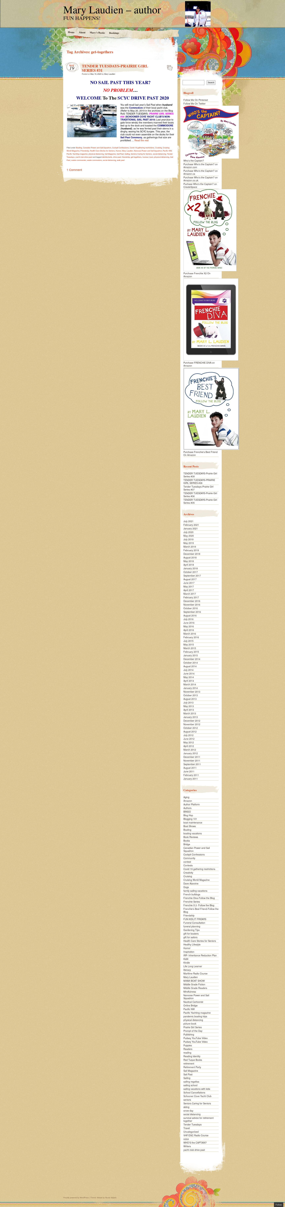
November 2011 (191, 760)
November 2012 (191, 724)
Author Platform (191, 804)
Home (71, 32)
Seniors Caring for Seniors (141, 153)
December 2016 (191, 601)
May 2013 (188, 706)
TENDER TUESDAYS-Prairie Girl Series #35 (200, 501)
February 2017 (191, 597)
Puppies (187, 1045)
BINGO (187, 811)
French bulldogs (191, 894)
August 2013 (190, 698)
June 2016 (188, 622)
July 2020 (188, 532)
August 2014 (190, 666)
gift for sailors (190, 937)
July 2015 (188, 640)
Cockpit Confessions (120, 147)
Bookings (114, 33)
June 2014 (188, 673)
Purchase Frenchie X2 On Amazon (196, 275)
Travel (186, 1128)
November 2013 (191, 691)
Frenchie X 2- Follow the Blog (198, 905)
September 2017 (192, 575)
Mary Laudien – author (112, 9)
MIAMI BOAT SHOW (194, 980)
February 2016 (191, 637)
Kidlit (185, 959)
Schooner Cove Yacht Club (197, 1096)
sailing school (190, 1085)
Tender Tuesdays (192, 1124)
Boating (79, 147)
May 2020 (188, 535)
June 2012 (188, 738)
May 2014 (188, 677)
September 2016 (192, 611)
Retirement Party (192, 1067)
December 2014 (191, 659)
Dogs (186, 887)
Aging (186, 797)
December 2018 (191, 553)
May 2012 (188, 742)
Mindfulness (189, 991)
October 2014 (190, 662)
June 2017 (188, 582)
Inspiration (188, 951)
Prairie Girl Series (192, 1027)
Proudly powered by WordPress (76, 1197)
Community (189, 858)
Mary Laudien (109, 74)
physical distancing (96, 153)
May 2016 (188, 626)
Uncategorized (191, 1131)
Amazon (187, 800)
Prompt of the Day (192, 1030)
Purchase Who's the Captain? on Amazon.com (200, 166)
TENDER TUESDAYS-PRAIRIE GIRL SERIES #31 (115, 68)
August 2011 (190, 767)
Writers (187, 1146)
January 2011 (190, 778)
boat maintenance (192, 822)
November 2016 (191, 604)
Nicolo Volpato (110, 1197)
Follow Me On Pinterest (195, 100)
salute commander (78, 160)
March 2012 (189, 749)
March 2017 (189, 593)
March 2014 (189, 684)
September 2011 (192, 764)
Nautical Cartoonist (193, 1001)
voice (186, 1139)
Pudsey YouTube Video (195, 1038)
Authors (187, 808)
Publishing (188, 1034)
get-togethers (136, 157)
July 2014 (188, 669)
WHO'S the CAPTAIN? (195, 1142)
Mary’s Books (97, 32)
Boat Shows (189, 826)
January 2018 (190, 568)
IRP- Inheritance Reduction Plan (200, 955)
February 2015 (191, 651)
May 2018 (188, 561)
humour (145, 157)
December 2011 (191, 757)
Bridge (186, 844)
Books (186, 840)
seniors (187, 1099)
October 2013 (190, 695)
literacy (187, 969)
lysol (151, 157)
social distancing (159, 153)
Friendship (84, 150)
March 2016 (189, 633)
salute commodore (94, 160)
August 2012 (190, 731)
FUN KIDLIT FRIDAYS (194, 919)
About (82, 32)
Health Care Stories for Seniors (102, 150)
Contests (188, 865)
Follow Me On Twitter (194, 103)
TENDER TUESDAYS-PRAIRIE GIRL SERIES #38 (199, 481)
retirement (188, 1063)
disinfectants (107, 157)
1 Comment (74, 169)
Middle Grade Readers (195, 988)
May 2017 (188, 586)
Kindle (186, 962)
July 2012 (188, 735)
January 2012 (190, 753)
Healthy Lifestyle (192, 944)
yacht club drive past (84, 157)
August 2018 (190, 557)
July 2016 (188, 619)
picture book (189, 1023)
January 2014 (190, 688)
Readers (187, 1049)
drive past (117, 157)
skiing (186, 1107)
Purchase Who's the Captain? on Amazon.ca (200, 172)
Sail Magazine (110, 153)
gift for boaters (191, 933)
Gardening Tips (191, 930)
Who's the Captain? (193, 160)
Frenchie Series (191, 901)
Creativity (188, 872)
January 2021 (190, 528)
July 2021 (188, 521)
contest (187, 861)
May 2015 (188, 644)
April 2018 (188, 564)
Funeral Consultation (194, 922)
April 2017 (188, 590)
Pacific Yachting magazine (77, 153)
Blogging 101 (190, 818)
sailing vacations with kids (196, 1088)
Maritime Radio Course (195, 973)
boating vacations (192, 833)
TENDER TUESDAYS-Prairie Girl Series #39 (200, 475)
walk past (121, 160)
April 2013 (188, 709)
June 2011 (188, 771)
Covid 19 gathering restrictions (142, 147)
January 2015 (190, 655)
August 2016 (190, 615)
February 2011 (191, 775)
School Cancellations (194, 1092)
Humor (118, 150)
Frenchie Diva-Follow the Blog (199, 898)
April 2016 (188, 630)
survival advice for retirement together (198, 1119)
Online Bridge (190, 1005)
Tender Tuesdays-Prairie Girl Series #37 (198, 488)
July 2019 (188, 539)
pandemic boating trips (195, 1016)
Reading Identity (191, 1056)
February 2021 (191, 524)
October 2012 (190, 728)
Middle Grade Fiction (194, 984)
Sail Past (120, 153)
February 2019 (191, 550)
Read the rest (141, 140)
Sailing (127, 153)
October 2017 (190, 572)
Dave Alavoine (190, 883)
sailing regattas (191, 1081)
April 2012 (188, 746)
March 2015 (189, 648)
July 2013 (188, 702)
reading (187, 1052)
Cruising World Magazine (196, 879)
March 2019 (189, 546)
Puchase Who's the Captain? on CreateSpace (200, 185)
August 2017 (190, 579)
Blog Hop (188, 815)
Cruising (158, 147)
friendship (126, 157)
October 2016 (190, 608)
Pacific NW (167, 150)
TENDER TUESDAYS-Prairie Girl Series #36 (200, 495)
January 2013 (190, 717)
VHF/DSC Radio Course (195, 1135)
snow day (188, 1110)
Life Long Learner (192, 966)
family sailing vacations (195, 890)
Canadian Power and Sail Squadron (97, 147)
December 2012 (191, 720)
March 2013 (189, 713)
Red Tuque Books (192, 1059)
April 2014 (188, 680)
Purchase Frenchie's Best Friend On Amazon (200, 453)
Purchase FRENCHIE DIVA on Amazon (199, 364)
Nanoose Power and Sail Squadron (148, 150)
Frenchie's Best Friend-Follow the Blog (201, 910)
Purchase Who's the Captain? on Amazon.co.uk (200, 179)
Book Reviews (190, 837)
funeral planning (191, 926)
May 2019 (188, 543)
